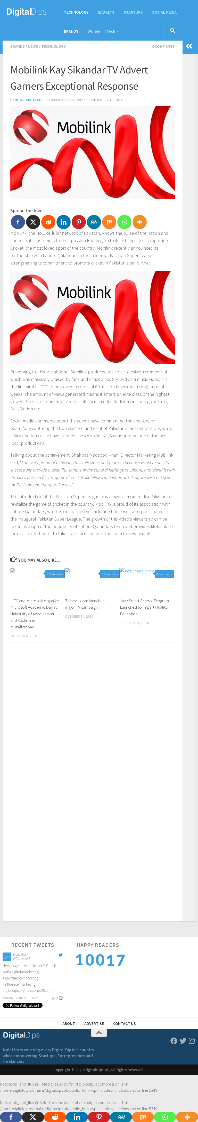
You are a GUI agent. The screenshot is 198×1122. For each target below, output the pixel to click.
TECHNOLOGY (76, 12)
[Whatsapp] (124, 222)
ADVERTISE (94, 1023)
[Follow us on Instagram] (191, 1040)
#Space (55, 979)
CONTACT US (124, 1023)
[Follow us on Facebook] (173, 1040)
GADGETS (106, 12)
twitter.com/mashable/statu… (25, 992)
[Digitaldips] (7, 973)
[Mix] (109, 222)
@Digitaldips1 (21, 972)
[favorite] (61, 962)
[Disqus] (92, 717)
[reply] (52, 962)
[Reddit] (48, 222)
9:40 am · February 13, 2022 (20, 962)
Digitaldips (19, 968)
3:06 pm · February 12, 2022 (20, 1000)
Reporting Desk (28, 99)
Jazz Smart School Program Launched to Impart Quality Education (144, 607)
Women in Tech (101, 31)
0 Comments (163, 46)
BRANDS (71, 31)
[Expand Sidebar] (189, 46)
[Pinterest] (79, 222)
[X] (33, 222)
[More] (140, 222)
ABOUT (68, 1023)
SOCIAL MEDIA (164, 12)
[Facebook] (18, 222)
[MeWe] (94, 222)
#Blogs (43, 979)
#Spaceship (11, 986)
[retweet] (57, 962)
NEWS (33, 46)
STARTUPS (133, 12)
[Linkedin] (63, 222)
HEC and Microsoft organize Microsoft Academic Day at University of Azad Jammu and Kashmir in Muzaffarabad (34, 614)
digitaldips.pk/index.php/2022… (27, 954)
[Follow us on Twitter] (182, 1040)
